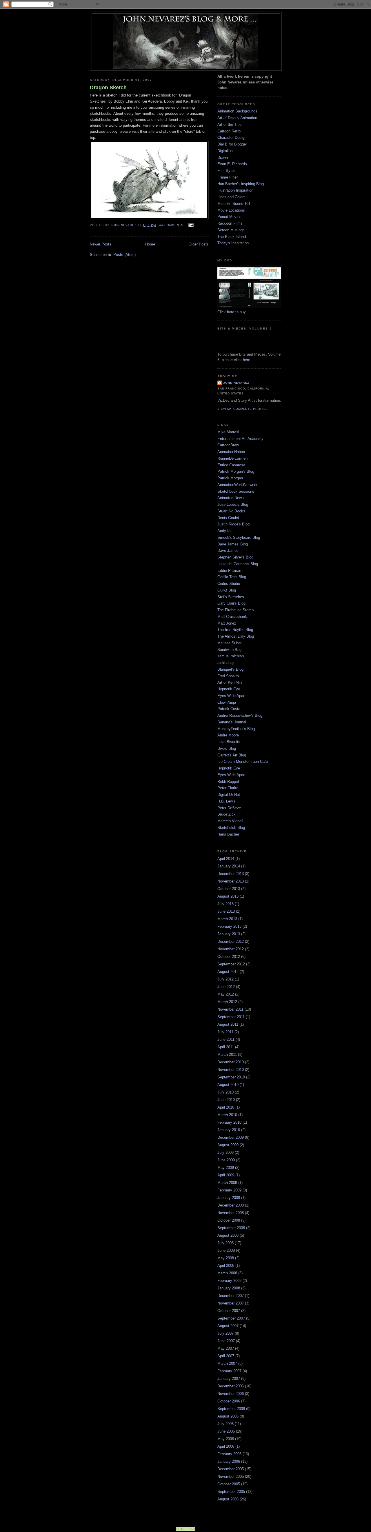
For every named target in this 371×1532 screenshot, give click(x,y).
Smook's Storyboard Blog (238, 537)
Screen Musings (231, 230)
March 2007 (227, 1363)
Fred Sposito (228, 676)
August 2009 (228, 1145)
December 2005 (230, 1469)
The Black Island (231, 236)
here (230, 312)
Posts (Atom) (124, 254)
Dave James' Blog (232, 544)
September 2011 (231, 1017)
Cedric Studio (228, 583)
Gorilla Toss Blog (231, 577)
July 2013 (225, 904)
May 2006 (225, 1439)
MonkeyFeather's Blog (236, 729)
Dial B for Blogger (232, 144)
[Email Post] (191, 225)
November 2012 (230, 949)
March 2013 (227, 919)
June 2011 (225, 1039)
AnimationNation (231, 452)
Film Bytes (226, 170)
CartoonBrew (228, 445)
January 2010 (228, 1130)
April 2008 (225, 1265)
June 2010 (226, 1100)
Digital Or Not (228, 794)
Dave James (228, 550)
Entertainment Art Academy (240, 438)
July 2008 (225, 1243)
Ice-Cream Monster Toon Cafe (242, 761)
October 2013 (228, 889)
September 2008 (231, 1228)
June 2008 (226, 1250)
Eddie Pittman (229, 570)
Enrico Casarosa (231, 465)
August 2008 (228, 1235)
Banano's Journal (231, 722)
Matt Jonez (226, 623)
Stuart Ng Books (231, 511)
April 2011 (225, 1047)
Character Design (231, 137)
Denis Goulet (228, 518)
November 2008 (230, 1213)
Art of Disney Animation (237, 118)
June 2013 (226, 911)
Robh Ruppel (228, 781)
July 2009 (225, 1152)
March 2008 (227, 1273)
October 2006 (228, 1401)
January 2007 (228, 1378)
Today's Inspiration (233, 243)
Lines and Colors (231, 197)
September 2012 (231, 964)
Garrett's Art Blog (231, 755)
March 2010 (227, 1115)
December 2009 (230, 1137)
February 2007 (229, 1371)
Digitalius (225, 151)
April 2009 (225, 1175)
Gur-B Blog (226, 590)
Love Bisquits (228, 742)
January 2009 (228, 1198)
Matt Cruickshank (232, 616)
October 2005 (228, 1484)
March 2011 (227, 1054)
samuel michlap (230, 656)
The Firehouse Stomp (235, 610)
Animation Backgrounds (237, 111)
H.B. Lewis (226, 801)
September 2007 (231, 1318)
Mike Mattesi (228, 432)
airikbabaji (225, 663)
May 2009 (225, 1167)
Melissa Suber (229, 643)
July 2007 (225, 1333)
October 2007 (228, 1311)
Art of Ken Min (229, 682)
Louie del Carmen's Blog (237, 564)
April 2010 (225, 1107)
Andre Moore (228, 735)
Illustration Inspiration (235, 190)
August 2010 (228, 1084)
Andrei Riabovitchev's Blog (239, 715)
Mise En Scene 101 (233, 203)
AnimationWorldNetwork (237, 485)
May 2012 (225, 994)
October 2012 (228, 956)
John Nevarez (236, 382)
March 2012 (227, 1002)
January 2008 (228, 1288)
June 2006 (226, 1431)
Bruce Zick (226, 814)
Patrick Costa (228, 709)
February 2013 (229, 926)
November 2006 (230, 1393)
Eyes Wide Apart (231, 696)
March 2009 (227, 1182)
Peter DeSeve (229, 808)
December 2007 (230, 1295)
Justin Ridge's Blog (233, 524)
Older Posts (199, 244)
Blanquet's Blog (230, 669)
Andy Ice (224, 531)
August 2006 (228, 1416)
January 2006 (228, 1461)
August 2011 (227, 1024)
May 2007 (225, 1348)
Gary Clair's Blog (231, 603)
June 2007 (226, 1341)
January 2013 (228, 934)
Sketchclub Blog (231, 827)
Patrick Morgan (230, 478)
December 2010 (230, 1062)
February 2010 (229, 1122)
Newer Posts (100, 244)
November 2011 (230, 1009)
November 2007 (230, 1303)
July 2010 (225, 1092)
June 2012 (226, 987)
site (151, 131)
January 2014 (228, 866)
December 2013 (230, 873)
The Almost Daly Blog (235, 636)
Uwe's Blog (226, 748)
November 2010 (230, 1069)
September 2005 (231, 1491)
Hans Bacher (228, 834)
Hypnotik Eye (228, 689)
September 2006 (231, 1409)
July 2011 (225, 1032)
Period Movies (229, 216)
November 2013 (230, 881)
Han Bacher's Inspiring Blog (240, 184)
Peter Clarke (227, 788)
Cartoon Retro (229, 131)
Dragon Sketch (108, 87)
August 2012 (228, 971)
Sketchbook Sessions (235, 491)
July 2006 (225, 1424)
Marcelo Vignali (230, 821)
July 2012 (225, 979)
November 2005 (230, 1476)
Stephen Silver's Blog (235, 557)
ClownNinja (226, 702)
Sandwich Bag (229, 649)
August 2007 (228, 1326)
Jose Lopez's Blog (232, 504)
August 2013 (228, 896)
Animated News (230, 498)
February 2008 (229, 1280)
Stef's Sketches (230, 597)
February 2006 (229, 1454)
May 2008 (225, 1258)
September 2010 (231, 1077)
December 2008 (230, 1205)
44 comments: (172, 225)
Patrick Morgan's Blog (235, 471)
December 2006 (230, 1386)
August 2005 (228, 1499)
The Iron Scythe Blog (235, 629)
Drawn (222, 157)
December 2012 (230, 941)
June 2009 (226, 1160)
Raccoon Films (230, 223)
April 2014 (225, 858)
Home (150, 244)
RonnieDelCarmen (232, 458)
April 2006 (225, 1446)
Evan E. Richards (232, 164)
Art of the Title (229, 124)
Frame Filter (227, 177)
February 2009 (229, 1190)
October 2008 (228, 1220)
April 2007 (225, 1356)
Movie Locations (231, 210)
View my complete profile (242, 408)
